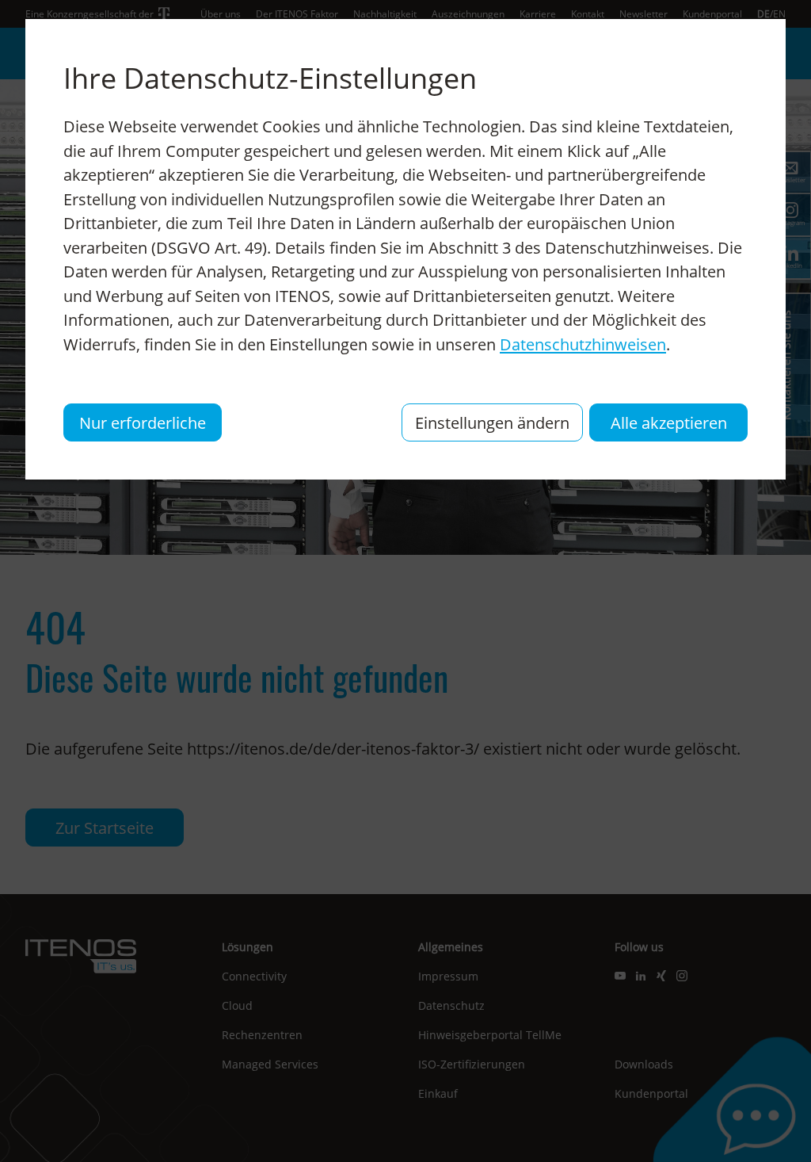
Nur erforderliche (142, 422)
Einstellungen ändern (492, 422)
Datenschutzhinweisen (583, 344)
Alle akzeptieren (669, 422)
